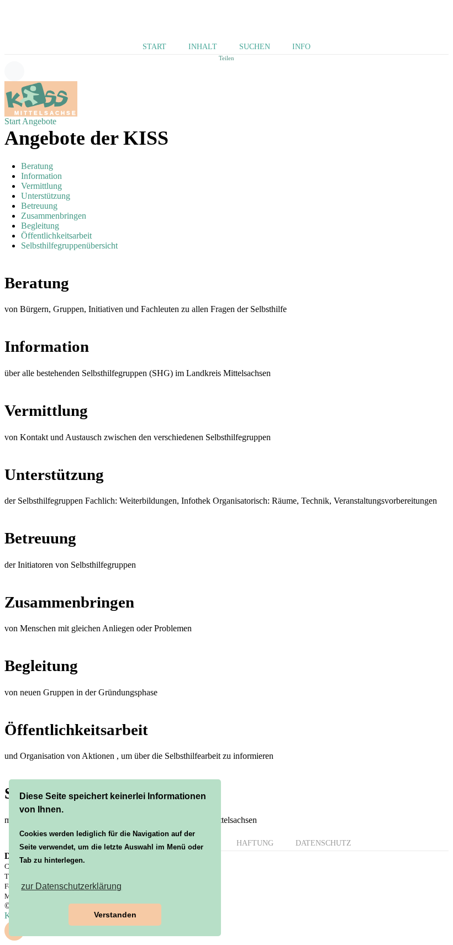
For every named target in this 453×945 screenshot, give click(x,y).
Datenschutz (323, 843)
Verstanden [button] (115, 914)
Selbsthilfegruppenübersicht (69, 245)
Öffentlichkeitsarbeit (56, 235)
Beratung (37, 166)
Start (154, 47)
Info (301, 47)
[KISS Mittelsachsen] (40, 98)
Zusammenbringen (53, 215)
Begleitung (40, 225)
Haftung (254, 843)
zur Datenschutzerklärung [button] (71, 886)
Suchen (254, 47)
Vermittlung (41, 186)
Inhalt (202, 47)
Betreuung (39, 205)
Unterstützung (45, 195)
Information (41, 176)
